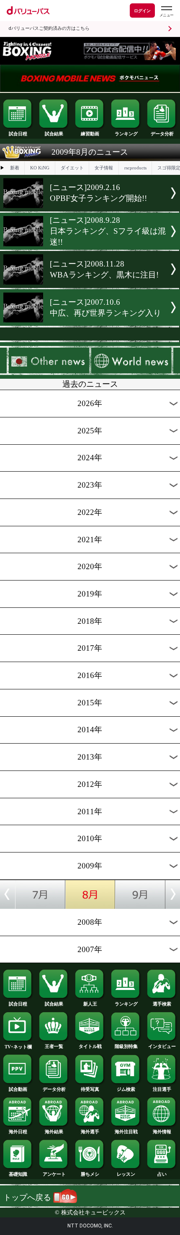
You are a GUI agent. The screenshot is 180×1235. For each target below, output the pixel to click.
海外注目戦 (126, 1131)
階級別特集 (126, 1046)
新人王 (90, 1003)
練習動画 (90, 133)
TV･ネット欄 (18, 1046)
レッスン (126, 1174)
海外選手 (90, 1131)
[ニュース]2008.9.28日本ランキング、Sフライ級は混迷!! (108, 231)
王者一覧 (54, 1046)
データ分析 (162, 133)
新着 (14, 167)
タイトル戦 (90, 1046)
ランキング (126, 133)
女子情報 (104, 167)
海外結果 (54, 1131)
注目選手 (162, 1089)
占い (162, 1174)
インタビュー (162, 1046)
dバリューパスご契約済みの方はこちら (49, 28)
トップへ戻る (28, 1197)
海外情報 (162, 1131)
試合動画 (18, 1089)
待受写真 (90, 1089)
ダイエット (72, 167)
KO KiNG (39, 167)
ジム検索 (126, 1089)
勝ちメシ (90, 1174)
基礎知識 (18, 1174)
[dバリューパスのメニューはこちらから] (166, 11)
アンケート (54, 1174)
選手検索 (162, 1003)
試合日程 (18, 133)
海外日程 (18, 1131)
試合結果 (54, 133)
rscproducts (135, 167)
